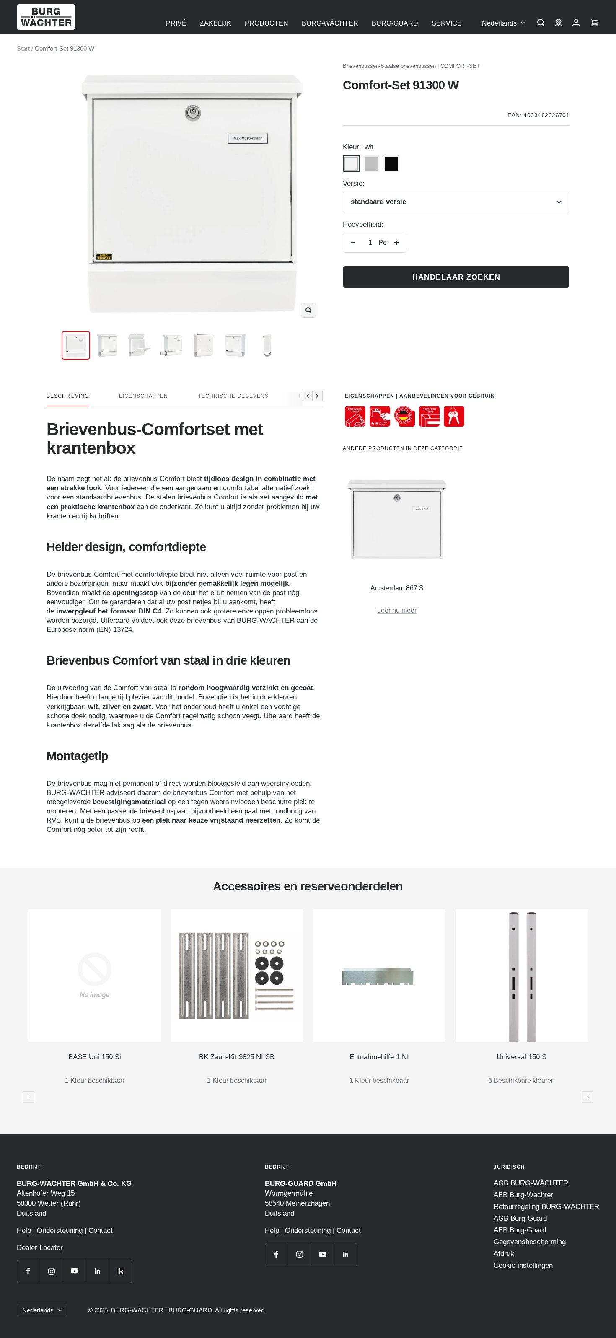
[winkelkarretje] (594, 23)
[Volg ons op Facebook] (28, 1271)
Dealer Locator (40, 1248)
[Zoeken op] (541, 23)
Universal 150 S (521, 1057)
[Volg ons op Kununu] (120, 1271)
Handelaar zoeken (456, 277)
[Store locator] (558, 23)
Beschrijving (68, 396)
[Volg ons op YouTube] (74, 1271)
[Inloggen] (576, 23)
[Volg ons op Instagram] (51, 1271)
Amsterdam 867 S (397, 588)
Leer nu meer (397, 610)
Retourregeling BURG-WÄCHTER (546, 1207)
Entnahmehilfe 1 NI (379, 1057)
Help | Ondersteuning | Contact (65, 1230)
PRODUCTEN (266, 23)
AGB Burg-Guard (520, 1218)
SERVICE (447, 23)
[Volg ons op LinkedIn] (97, 1271)
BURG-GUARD (395, 23)
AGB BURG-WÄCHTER (531, 1183)
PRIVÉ (176, 23)
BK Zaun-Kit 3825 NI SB (236, 1057)
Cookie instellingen (523, 1265)
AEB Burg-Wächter (523, 1195)
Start (23, 48)
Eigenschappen (143, 396)
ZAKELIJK (215, 23)
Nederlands (499, 23)
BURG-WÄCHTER (330, 23)
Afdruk (504, 1254)
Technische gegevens (233, 396)
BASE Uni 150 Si (94, 1057)
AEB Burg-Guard (520, 1230)
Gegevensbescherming (530, 1242)
